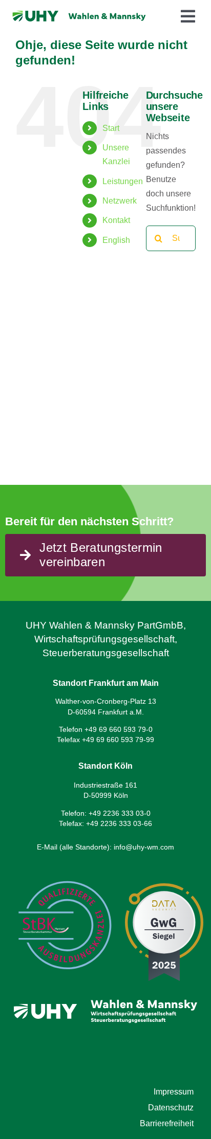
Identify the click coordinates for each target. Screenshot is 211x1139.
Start (110, 128)
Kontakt (116, 220)
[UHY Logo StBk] (64, 872)
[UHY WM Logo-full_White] (105, 993)
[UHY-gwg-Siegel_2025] (164, 887)
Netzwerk (119, 200)
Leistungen (122, 181)
